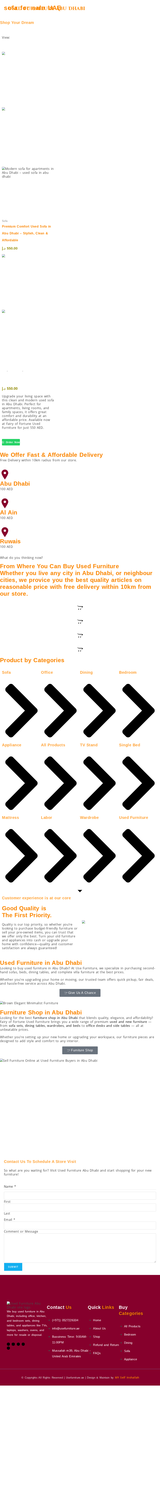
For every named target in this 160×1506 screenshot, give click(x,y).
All (4, 49)
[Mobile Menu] (150, 9)
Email (9, 1219)
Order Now (12, 442)
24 (4, 45)
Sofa (4, 370)
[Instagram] (23, 1344)
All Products (16, 370)
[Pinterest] (8, 1348)
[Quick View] (28, 218)
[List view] (5, 33)
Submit (13, 1266)
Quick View (13, 164)
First (7, 1201)
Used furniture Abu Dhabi (46, 8)
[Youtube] (18, 1344)
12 (4, 41)
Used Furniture (32, 370)
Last (7, 1213)
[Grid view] (3, 33)
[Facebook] (8, 1344)
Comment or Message (21, 1231)
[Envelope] (13, 1344)
